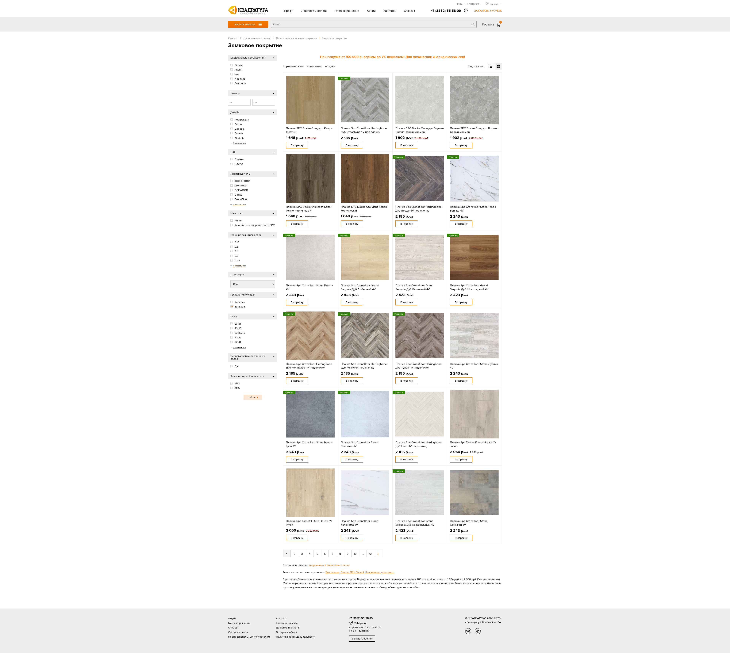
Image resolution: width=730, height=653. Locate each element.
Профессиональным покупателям (249, 636)
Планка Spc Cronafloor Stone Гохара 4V (309, 287)
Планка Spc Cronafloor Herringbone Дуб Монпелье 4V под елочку (309, 365)
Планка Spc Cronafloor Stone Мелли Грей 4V (309, 444)
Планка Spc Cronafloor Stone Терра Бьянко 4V (473, 208)
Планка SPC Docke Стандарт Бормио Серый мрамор (474, 130)
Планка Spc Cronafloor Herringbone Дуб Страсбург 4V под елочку (364, 130)
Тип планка (332, 572)
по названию (314, 66)
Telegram (360, 622)
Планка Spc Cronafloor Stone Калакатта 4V (359, 522)
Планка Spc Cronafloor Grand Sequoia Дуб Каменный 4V (414, 287)
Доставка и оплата (314, 10)
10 (355, 553)
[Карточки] (498, 66)
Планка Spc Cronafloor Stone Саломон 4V (359, 444)
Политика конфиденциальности (295, 636)
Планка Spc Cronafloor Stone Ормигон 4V (468, 522)
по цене (330, 66)
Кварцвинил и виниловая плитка (329, 565)
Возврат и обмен (286, 632)
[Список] (490, 66)
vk (468, 631)
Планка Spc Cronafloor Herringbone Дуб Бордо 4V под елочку (418, 208)
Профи (288, 10)
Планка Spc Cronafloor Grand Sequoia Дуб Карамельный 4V (415, 522)
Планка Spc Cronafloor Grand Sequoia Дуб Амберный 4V (360, 287)
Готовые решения (346, 10)
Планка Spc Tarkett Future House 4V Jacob (473, 444)
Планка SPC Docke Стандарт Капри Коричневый (364, 208)
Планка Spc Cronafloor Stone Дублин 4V (474, 365)
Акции (371, 10)
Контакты (389, 10)
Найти (251, 397)
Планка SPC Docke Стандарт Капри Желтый (309, 130)
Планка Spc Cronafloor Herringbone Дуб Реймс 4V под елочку (364, 365)
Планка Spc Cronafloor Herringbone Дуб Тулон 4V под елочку (418, 365)
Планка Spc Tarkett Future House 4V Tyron (309, 522)
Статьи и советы (238, 632)
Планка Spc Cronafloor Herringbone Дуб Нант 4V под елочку (418, 444)
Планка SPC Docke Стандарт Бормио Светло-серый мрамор (419, 130)
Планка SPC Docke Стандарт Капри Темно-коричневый (309, 208)
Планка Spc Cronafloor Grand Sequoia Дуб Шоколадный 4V (469, 287)
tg (478, 631)
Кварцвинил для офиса (379, 572)
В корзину (297, 145)
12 (370, 553)
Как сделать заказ (287, 622)
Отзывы (409, 10)
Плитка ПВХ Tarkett (352, 572)
